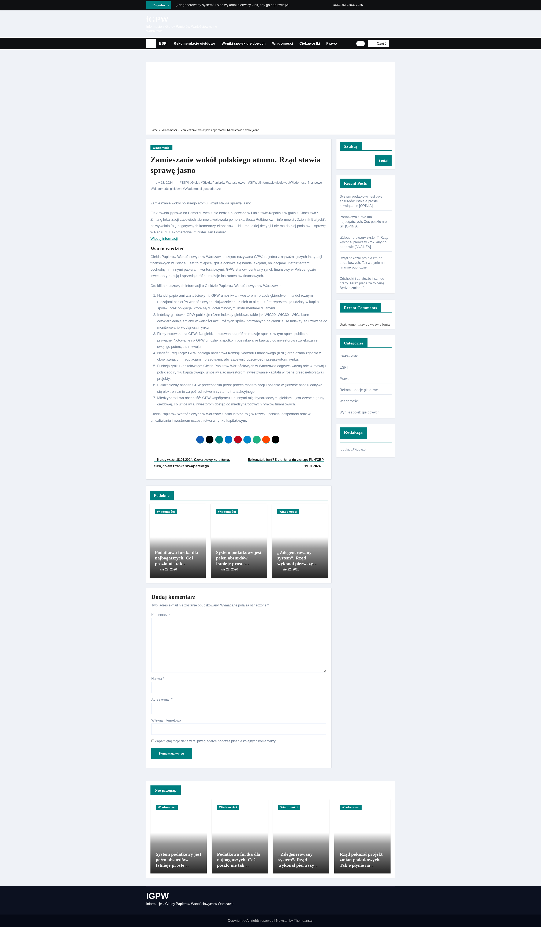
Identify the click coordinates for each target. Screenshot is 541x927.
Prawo (331, 43)
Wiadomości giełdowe (167, 188)
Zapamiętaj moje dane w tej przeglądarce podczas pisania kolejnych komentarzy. (215, 741)
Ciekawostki (309, 43)
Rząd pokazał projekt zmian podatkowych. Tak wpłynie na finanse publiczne (362, 262)
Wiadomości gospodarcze (203, 188)
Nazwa (157, 678)
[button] (393, 43)
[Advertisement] (271, 95)
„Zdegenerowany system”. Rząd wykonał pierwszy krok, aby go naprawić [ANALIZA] (299, 563)
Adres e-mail (161, 699)
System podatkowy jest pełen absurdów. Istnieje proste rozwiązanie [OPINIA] (238, 561)
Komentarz (160, 615)
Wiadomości (282, 43)
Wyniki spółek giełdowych (244, 43)
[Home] (151, 43)
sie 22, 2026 (168, 569)
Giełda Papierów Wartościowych (225, 182)
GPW (253, 182)
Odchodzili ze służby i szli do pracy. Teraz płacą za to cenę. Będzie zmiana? (362, 283)
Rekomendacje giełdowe (194, 43)
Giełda (195, 182)
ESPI (163, 43)
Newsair (282, 920)
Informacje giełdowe (273, 182)
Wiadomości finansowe (306, 182)
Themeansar (303, 920)
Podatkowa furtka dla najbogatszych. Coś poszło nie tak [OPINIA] (176, 561)
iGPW (157, 19)
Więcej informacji (164, 239)
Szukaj (351, 146)
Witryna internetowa (166, 720)
